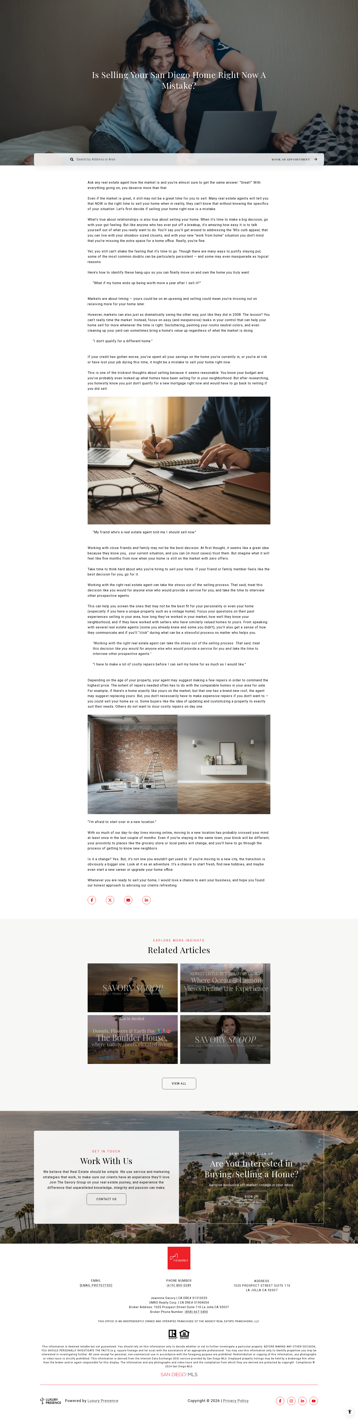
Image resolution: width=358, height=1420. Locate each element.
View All (179, 1083)
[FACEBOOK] (280, 1401)
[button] (294, 159)
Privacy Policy (236, 1400)
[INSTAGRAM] (291, 1401)
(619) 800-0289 (179, 1285)
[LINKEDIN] (302, 1401)
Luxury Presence (103, 1400)
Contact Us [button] (106, 1199)
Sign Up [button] (251, 1196)
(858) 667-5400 (196, 1312)
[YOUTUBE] (314, 1401)
